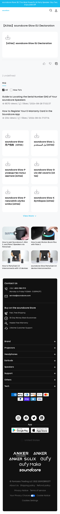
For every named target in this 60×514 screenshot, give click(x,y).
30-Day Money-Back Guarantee (22, 318)
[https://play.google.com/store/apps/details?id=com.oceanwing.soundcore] (20, 430)
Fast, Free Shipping (17, 313)
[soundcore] (5, 10)
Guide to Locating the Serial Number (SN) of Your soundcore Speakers (29, 98)
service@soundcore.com (20, 296)
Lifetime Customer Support (20, 328)
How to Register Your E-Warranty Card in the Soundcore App (27, 113)
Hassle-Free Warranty (18, 323)
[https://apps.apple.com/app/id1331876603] (40, 430)
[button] (5, 17)
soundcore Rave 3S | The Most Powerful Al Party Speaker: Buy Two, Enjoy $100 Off (30, 3)
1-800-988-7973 (20, 288)
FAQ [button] (4, 83)
